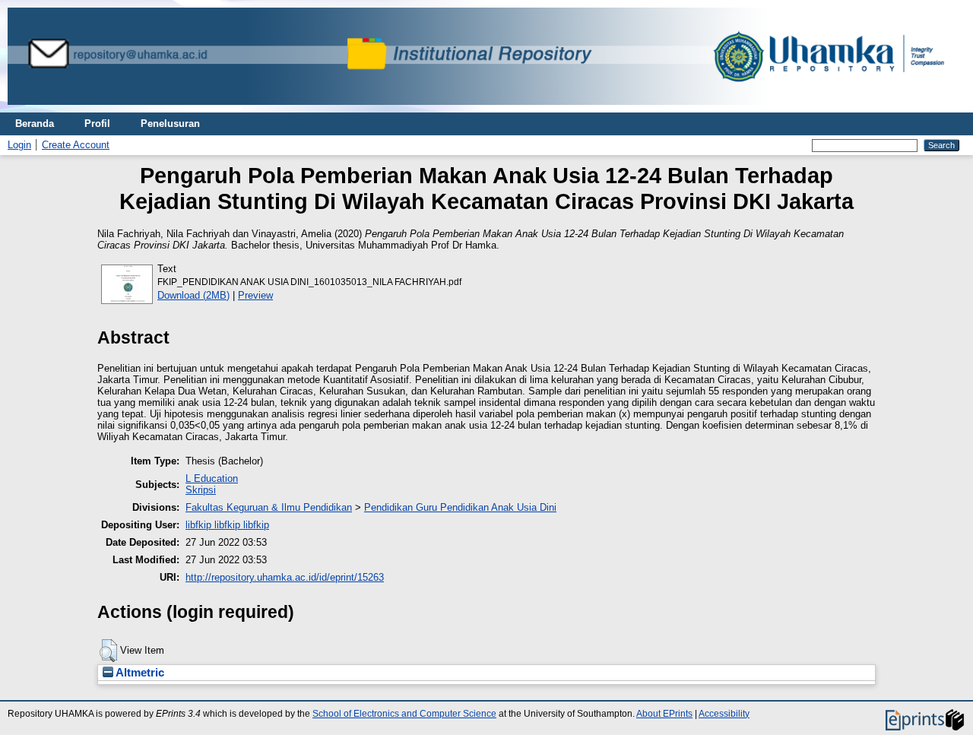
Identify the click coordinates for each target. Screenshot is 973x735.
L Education (211, 478)
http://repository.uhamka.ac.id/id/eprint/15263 (284, 577)
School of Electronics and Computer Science (404, 713)
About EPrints (664, 713)
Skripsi (200, 490)
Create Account (75, 144)
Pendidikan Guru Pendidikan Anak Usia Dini (460, 507)
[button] (108, 650)
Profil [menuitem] (97, 123)
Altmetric (138, 673)
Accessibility (724, 713)
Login (19, 144)
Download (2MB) (193, 295)
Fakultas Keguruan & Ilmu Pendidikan (268, 507)
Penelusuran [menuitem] (170, 123)
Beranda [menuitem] (34, 123)
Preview (255, 295)
